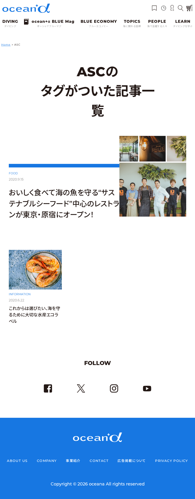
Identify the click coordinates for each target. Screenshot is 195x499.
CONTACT (99, 461)
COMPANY (47, 461)
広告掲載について (131, 461)
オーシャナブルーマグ (49, 26)
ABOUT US (17, 461)
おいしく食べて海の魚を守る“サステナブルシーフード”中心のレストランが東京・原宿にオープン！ (64, 203)
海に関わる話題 (132, 26)
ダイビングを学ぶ (183, 26)
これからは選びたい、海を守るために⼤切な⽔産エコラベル (34, 315)
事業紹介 (73, 461)
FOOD (13, 173)
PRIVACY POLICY (171, 461)
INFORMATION (20, 294)
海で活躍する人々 (157, 26)
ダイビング (10, 26)
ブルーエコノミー (98, 26)
